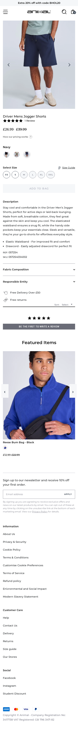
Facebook (9, 678)
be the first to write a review (39, 326)
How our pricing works (17, 136)
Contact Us (10, 625)
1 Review (30, 120)
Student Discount (14, 693)
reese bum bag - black (18, 442)
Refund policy (12, 581)
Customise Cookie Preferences (23, 565)
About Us (9, 534)
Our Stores (10, 656)
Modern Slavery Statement (20, 596)
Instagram (9, 685)
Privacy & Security (14, 541)
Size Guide (68, 167)
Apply (68, 494)
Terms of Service (13, 573)
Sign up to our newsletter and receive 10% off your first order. (36, 482)
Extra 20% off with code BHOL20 (39, 3)
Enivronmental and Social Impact (25, 588)
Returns (8, 641)
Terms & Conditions (15, 557)
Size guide (10, 649)
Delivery (8, 633)
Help (6, 617)
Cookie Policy (11, 549)
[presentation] (9, 65)
